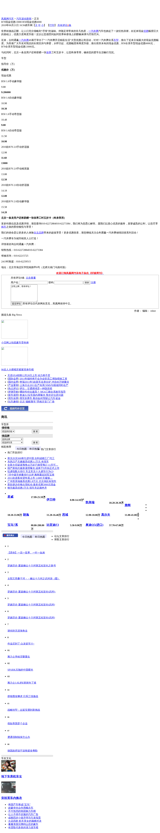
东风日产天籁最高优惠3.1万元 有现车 (28, 461)
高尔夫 (105, 514)
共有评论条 (64, 25)
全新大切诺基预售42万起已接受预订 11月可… (33, 465)
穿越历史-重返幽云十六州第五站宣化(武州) (31, 604)
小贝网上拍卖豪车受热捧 (15, 342)
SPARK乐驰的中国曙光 (20, 669)
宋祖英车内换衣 (11, 798)
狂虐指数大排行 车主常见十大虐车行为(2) (30, 471)
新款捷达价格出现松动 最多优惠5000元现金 (32, 484)
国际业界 (13, 378)
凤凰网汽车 (7, 18)
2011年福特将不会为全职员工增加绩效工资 (43, 378)
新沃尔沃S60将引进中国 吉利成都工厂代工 (31, 458)
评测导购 (13, 391)
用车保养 (13, 398)
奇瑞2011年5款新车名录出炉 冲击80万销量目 (44, 382)
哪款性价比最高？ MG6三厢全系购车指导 (43, 391)
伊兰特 (51, 499)
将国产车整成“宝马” (19, 804)
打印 (51, 25)
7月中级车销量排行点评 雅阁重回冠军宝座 (31, 474)
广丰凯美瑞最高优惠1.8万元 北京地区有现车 (32, 481)
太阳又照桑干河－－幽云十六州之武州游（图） (34, 578)
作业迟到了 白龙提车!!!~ (21, 643)
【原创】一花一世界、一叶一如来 (26, 552)
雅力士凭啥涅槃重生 (19, 656)
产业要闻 (13, 385)
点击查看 (31, 277)
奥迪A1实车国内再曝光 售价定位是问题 (41, 395)
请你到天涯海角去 (18, 630)
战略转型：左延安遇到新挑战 (24, 710)
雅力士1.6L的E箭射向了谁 (22, 682)
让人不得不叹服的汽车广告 (23, 814)
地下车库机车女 (11, 776)
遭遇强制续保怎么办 (19, 737)
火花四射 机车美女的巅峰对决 (24, 821)
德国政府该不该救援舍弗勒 (23, 750)
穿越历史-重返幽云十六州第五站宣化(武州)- (32, 591)
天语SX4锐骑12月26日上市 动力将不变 (29, 375)
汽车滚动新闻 (23, 18)
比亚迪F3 (53, 524)
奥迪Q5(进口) (94, 524)
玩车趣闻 (13, 401)
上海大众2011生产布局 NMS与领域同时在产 (44, 385)
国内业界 (13, 382)
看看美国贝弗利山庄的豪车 (23, 824)
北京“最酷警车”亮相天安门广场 (37, 401)
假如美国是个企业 (18, 723)
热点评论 (13, 388)
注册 (93, 282)
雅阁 (128, 505)
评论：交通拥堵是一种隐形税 (36, 388)
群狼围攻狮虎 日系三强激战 (23, 696)
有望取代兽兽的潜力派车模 (23, 827)
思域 (65, 514)
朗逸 (26, 514)
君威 (10, 496)
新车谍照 (13, 395)
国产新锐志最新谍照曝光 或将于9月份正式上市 (33, 468)
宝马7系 (13, 524)
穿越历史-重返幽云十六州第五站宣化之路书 (32, 565)
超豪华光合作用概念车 (20, 807)
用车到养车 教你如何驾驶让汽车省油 (40, 398)
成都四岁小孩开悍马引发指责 (24, 817)
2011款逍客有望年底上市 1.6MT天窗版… (30, 478)
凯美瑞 (90, 502)
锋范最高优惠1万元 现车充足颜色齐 (27, 487)
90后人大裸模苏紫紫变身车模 (17, 369)
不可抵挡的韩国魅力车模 (22, 811)
